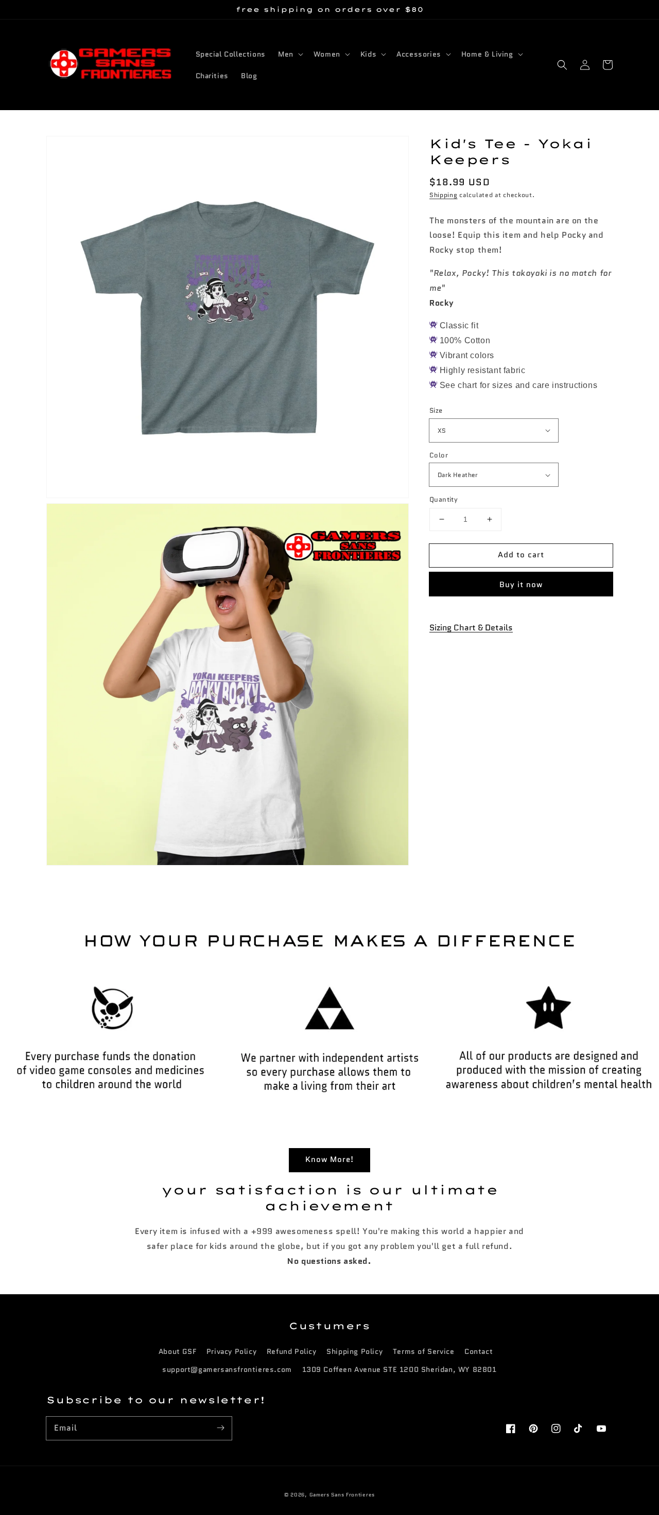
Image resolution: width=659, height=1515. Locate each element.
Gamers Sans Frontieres (342, 1495)
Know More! (329, 1159)
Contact (478, 1351)
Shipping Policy (354, 1351)
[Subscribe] (220, 1428)
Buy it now (521, 584)
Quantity (443, 499)
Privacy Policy (231, 1351)
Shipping (443, 194)
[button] (562, 65)
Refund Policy (292, 1351)
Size (436, 410)
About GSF (177, 1351)
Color (438, 455)
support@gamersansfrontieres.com (227, 1369)
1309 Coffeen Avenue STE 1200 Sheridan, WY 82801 (399, 1369)
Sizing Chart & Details (471, 627)
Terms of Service (424, 1351)
